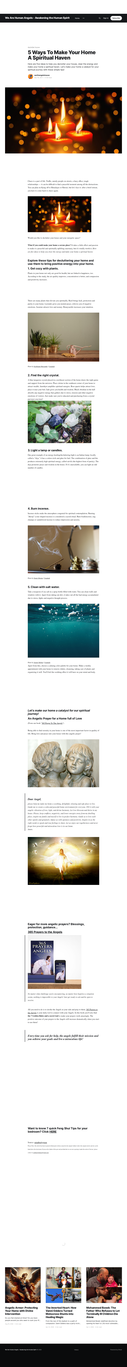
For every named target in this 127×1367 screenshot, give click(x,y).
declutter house (34, 47)
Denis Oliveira (38, 578)
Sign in (105, 18)
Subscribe (116, 18)
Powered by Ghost (116, 1349)
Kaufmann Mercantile (41, 366)
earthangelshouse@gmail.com (41, 1152)
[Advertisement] (63, 6)
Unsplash (52, 366)
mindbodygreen (40, 1142)
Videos (76, 1350)
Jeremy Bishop (38, 662)
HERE (53, 1131)
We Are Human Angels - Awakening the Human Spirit (37, 18)
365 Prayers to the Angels (45, 932)
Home (77, 18)
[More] (83, 18)
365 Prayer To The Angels (52, 723)
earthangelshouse (42, 75)
